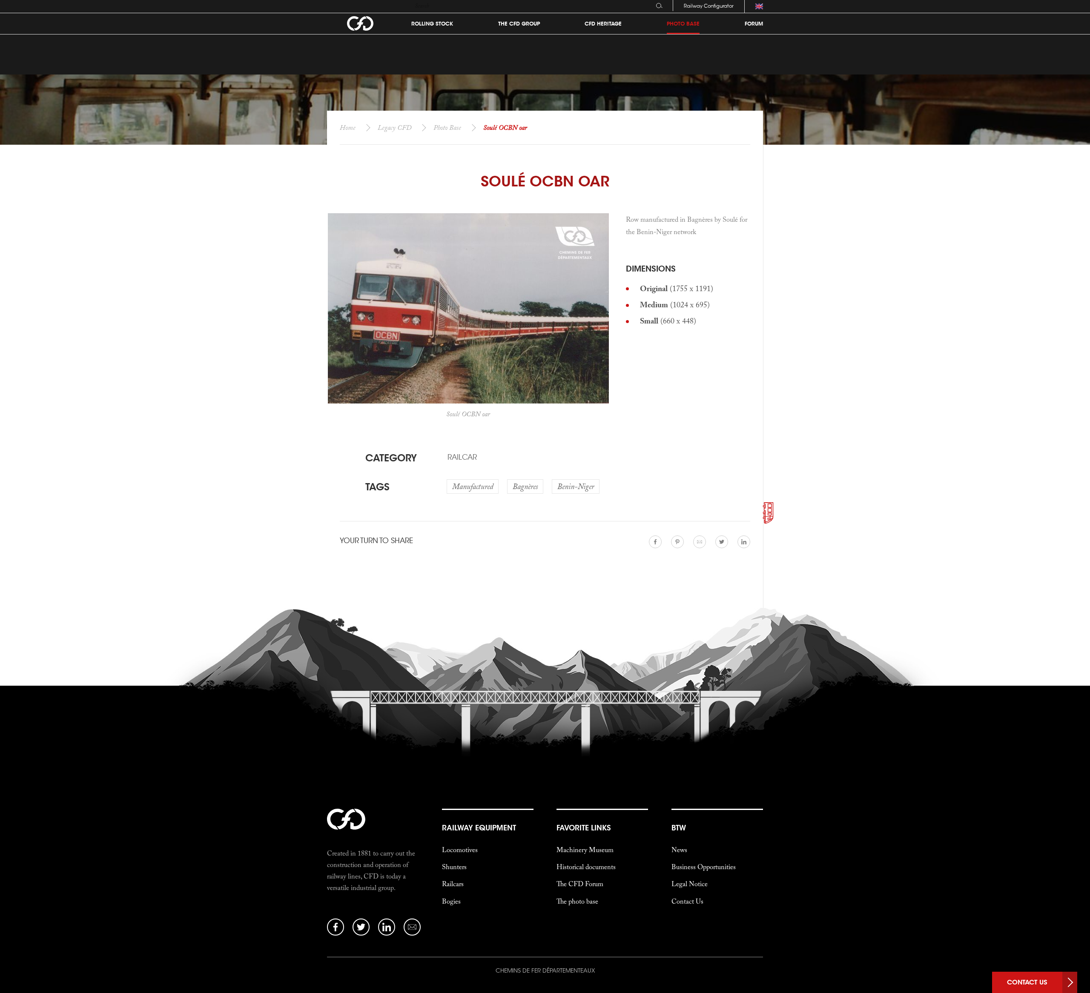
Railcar (462, 457)
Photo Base (447, 127)
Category (391, 458)
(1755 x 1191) (676, 288)
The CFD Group (519, 23)
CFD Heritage (603, 23)
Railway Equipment (479, 828)
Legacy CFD (394, 127)
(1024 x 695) (675, 304)
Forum (754, 23)
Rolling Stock (432, 23)
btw (678, 828)
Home (348, 127)
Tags (377, 487)
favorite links (583, 828)
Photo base (683, 23)
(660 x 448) (668, 321)
